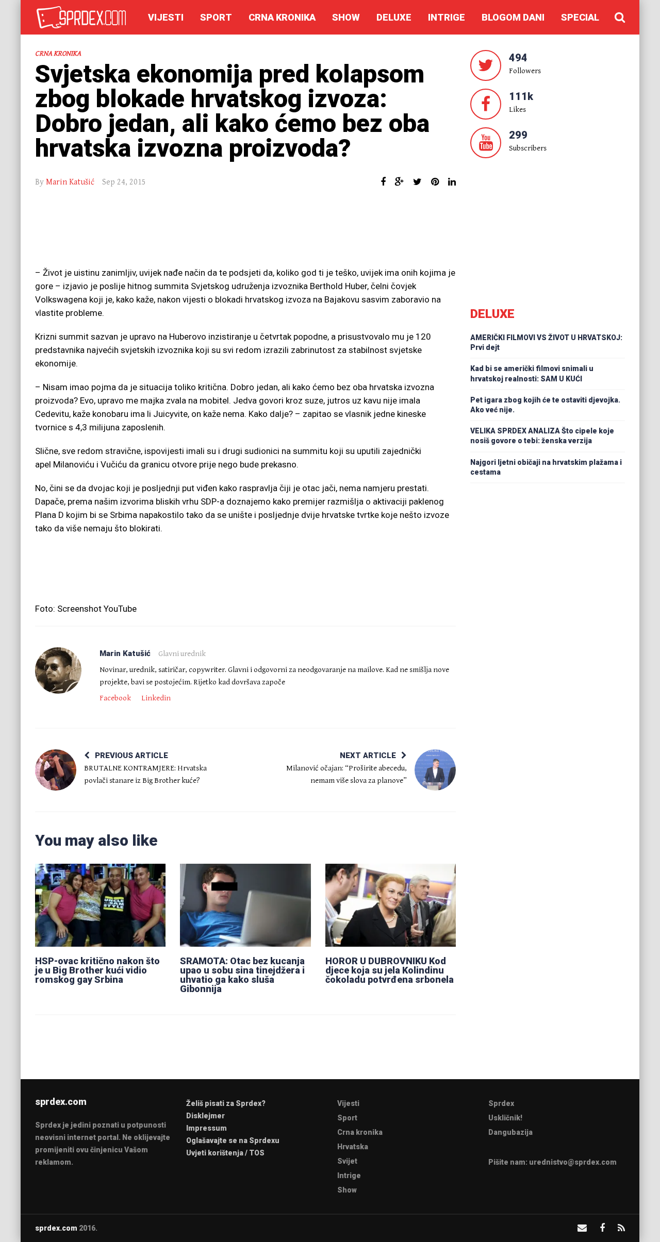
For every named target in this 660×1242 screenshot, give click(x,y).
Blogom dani (513, 17)
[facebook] (602, 1227)
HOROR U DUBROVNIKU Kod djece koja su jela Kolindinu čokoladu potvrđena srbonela (389, 970)
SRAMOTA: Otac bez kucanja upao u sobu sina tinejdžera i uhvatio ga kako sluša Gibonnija (242, 974)
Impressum (206, 1128)
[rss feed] (621, 1227)
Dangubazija (510, 1132)
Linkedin (156, 698)
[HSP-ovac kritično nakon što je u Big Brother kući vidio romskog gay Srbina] (100, 905)
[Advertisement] (245, 232)
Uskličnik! (505, 1118)
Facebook (115, 698)
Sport (216, 17)
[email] (582, 1227)
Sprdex (501, 1103)
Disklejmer (205, 1116)
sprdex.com (56, 1228)
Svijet (347, 1161)
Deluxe (393, 17)
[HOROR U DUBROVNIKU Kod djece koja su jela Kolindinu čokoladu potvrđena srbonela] (390, 905)
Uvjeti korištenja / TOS (225, 1153)
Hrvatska (352, 1147)
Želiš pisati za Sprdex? (226, 1103)
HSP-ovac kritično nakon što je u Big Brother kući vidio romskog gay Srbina (97, 970)
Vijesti (166, 17)
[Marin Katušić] (58, 670)
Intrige (446, 17)
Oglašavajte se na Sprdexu (232, 1140)
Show (346, 17)
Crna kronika (282, 17)
